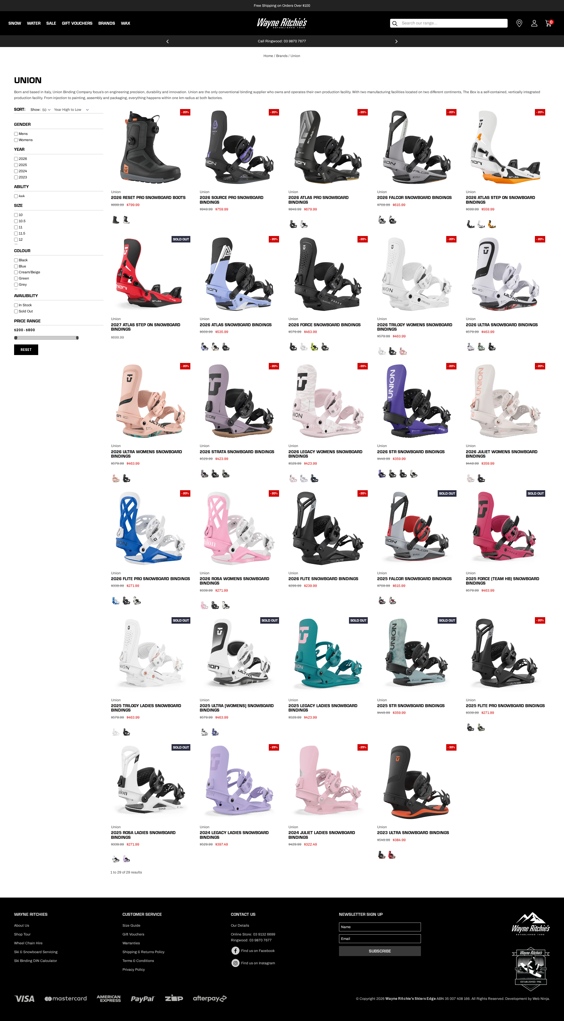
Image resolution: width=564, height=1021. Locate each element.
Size (18, 205)
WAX (125, 23)
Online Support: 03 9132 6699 (282, 41)
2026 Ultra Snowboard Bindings (502, 324)
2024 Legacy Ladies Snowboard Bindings (234, 835)
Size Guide (131, 925)
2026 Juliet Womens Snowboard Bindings (502, 454)
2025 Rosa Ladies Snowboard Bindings (143, 835)
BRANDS (106, 23)
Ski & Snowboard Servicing (36, 952)
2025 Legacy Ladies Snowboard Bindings (322, 708)
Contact (519, 23)
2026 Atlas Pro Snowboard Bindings (318, 200)
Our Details (240, 925)
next (397, 43)
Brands (282, 55)
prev (167, 43)
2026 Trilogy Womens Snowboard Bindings (414, 327)
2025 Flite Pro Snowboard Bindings (505, 705)
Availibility (26, 296)
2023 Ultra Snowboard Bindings (413, 832)
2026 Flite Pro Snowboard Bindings (150, 578)
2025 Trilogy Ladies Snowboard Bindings (146, 708)
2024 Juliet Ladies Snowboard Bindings (321, 835)
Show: (36, 109)
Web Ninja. (541, 998)
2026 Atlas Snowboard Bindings (236, 324)
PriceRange (58, 322)
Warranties (131, 943)
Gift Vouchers (77, 23)
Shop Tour (22, 934)
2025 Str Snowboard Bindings (411, 705)
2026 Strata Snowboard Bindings (237, 451)
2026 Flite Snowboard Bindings (323, 578)
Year (19, 149)
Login (534, 23)
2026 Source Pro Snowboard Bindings (231, 200)
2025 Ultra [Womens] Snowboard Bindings (237, 708)
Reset (26, 349)
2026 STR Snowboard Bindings (411, 451)
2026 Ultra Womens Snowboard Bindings (146, 454)
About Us (21, 925)
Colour (22, 251)
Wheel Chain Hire (28, 943)
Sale (51, 23)
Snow (15, 23)
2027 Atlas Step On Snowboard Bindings (145, 327)
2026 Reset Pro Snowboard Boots (148, 197)
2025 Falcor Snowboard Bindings (414, 578)
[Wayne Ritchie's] (282, 22)
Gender (22, 124)
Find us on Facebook (257, 950)
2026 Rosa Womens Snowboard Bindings (234, 581)
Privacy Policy (133, 969)
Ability (21, 187)
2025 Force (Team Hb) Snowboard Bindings (502, 581)
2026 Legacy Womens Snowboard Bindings (325, 454)
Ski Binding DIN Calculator (35, 960)
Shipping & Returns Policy (143, 952)
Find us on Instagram (257, 963)
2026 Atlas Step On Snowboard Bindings (500, 200)
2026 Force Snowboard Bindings (324, 324)
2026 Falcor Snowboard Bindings (414, 197)
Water (34, 23)
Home (268, 55)
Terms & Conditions (138, 960)
